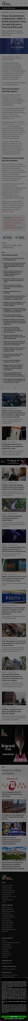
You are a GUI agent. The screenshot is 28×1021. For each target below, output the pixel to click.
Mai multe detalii (9, 987)
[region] (14, 999)
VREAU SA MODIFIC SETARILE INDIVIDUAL (14, 1018)
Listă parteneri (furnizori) (5, 1013)
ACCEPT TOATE (14, 1016)
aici (8, 995)
